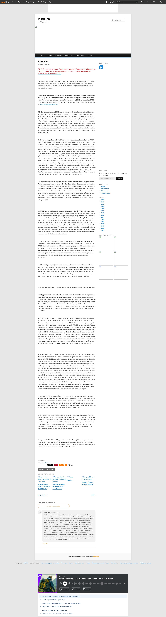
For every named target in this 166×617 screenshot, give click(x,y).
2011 (102, 217)
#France (46, 463)
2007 (102, 226)
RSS (101, 67)
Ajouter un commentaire (53, 506)
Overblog (96, 556)
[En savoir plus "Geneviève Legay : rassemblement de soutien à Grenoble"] (106, 279)
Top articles (64, 563)
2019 (102, 200)
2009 (102, 222)
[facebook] (106, 2)
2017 (102, 204)
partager (77, 589)
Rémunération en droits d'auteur (100, 563)
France (50, 55)
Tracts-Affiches (105, 193)
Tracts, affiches (80, 55)
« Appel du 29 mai (43, 495)
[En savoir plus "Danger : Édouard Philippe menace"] (121, 279)
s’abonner (66, 589)
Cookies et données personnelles (129, 563)
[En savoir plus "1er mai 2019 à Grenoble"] (106, 250)
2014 (102, 211)
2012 (102, 215)
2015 (102, 208)
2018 (102, 202)
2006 (102, 228)
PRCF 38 (44, 19)
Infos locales (69, 55)
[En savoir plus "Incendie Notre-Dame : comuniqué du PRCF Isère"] (121, 250)
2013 (102, 213)
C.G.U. (88, 563)
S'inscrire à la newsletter (46, 469)
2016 (102, 206)
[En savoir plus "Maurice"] (121, 264)
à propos (88, 589)
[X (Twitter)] (110, 2)
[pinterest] (113, 2)
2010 (102, 219)
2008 (102, 224)
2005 (102, 230)
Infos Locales (105, 191)
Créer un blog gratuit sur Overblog (50, 563)
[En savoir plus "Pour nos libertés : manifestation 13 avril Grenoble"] (106, 264)
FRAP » (93, 495)
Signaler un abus (80, 563)
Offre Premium (114, 563)
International (58, 55)
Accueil (43, 55)
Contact (90, 55)
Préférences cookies (145, 563)
